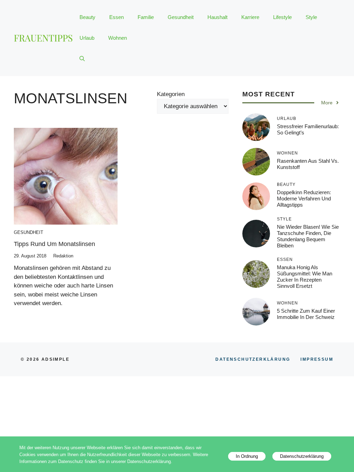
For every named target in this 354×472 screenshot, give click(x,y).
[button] (82, 58)
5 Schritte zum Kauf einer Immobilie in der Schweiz (306, 314)
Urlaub (87, 38)
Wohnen (117, 38)
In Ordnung (247, 456)
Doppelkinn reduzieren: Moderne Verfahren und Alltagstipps (304, 198)
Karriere (250, 17)
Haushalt (217, 17)
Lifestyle (282, 17)
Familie (146, 17)
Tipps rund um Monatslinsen (54, 243)
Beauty (87, 17)
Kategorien (171, 94)
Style (311, 17)
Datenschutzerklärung (302, 456)
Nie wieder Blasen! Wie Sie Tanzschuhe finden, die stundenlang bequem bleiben (308, 236)
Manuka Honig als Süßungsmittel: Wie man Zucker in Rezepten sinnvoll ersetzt (304, 276)
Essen (116, 17)
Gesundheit (181, 17)
